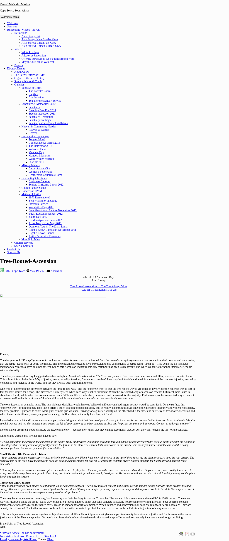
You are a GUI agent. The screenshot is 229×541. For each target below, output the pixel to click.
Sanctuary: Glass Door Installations (48, 123)
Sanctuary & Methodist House (38, 103)
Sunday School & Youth (28, 81)
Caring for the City (39, 168)
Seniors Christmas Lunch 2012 (46, 184)
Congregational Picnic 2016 (44, 142)
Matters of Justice (31, 194)
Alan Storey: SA (30, 36)
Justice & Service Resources (44, 236)
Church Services (23, 242)
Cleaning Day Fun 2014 (42, 110)
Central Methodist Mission (15, 4)
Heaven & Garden (39, 129)
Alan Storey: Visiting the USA (38, 42)
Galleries (19, 84)
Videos (18, 49)
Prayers (18, 65)
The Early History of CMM (29, 74)
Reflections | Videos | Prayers (23, 29)
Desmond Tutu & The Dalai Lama (48, 226)
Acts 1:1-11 (87, 289)
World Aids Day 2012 (41, 207)
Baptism (33, 94)
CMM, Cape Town (14, 270)
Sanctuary (34, 107)
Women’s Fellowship (40, 171)
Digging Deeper (16, 68)
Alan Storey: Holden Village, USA (41, 45)
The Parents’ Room (39, 90)
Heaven (33, 132)
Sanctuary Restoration (41, 116)
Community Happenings (35, 136)
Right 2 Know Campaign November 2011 (52, 229)
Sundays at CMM (31, 87)
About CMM (21, 71)
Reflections (20, 32)
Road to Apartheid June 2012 (45, 220)
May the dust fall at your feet (37, 61)
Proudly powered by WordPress (18, 539)
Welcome (12, 23)
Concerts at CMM (31, 191)
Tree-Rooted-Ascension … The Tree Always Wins (98, 286)
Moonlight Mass (30, 239)
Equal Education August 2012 (46, 213)
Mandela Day (36, 152)
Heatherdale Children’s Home (45, 174)
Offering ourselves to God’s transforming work (47, 58)
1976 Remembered (39, 197)
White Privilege (30, 52)
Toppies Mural (37, 139)
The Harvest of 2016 (40, 145)
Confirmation (36, 97)
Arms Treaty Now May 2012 (45, 223)
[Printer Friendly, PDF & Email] (187, 534)
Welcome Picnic (38, 149)
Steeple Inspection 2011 (42, 113)
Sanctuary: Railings (40, 120)
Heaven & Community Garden (38, 126)
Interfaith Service (38, 203)
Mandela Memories (39, 155)
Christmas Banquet (39, 181)
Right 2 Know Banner (41, 232)
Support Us (13, 252)
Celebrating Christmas (34, 178)
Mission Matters (30, 165)
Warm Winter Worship (41, 158)
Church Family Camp (33, 187)
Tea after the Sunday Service (45, 100)
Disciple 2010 (36, 161)
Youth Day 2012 (38, 216)
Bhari (50, 539)
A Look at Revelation (33, 55)
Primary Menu (11, 17)
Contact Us (13, 249)
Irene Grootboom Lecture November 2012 (53, 210)
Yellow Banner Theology (43, 200)
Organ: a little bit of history (29, 78)
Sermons (12, 26)
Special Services (23, 245)
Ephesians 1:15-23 (105, 289)
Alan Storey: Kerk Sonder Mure (39, 39)
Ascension (56, 270)
